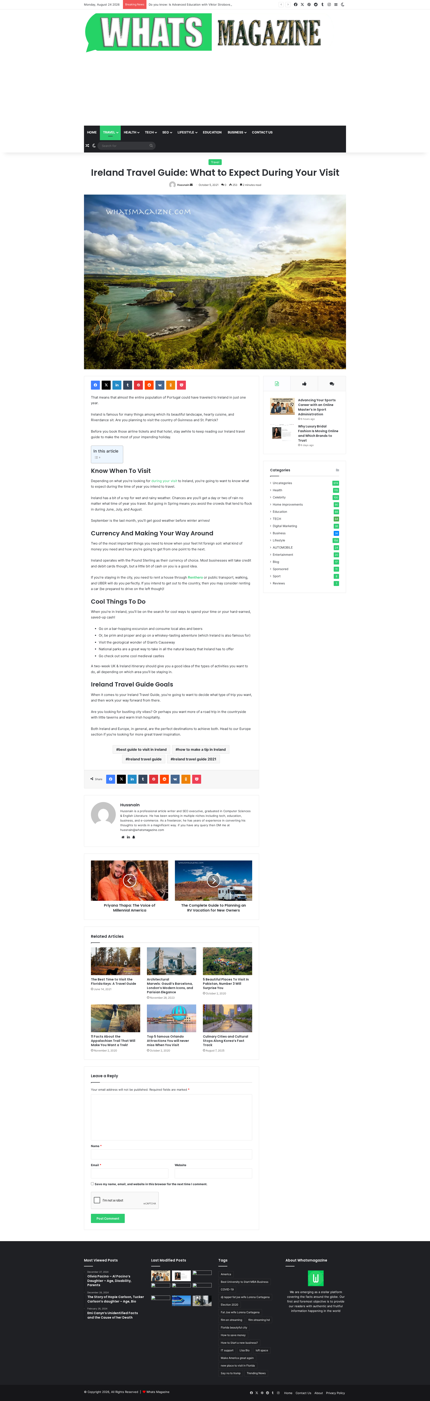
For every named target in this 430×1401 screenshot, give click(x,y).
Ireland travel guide (145, 759)
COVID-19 (227, 1289)
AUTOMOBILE (283, 547)
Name (96, 1146)
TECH (149, 132)
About (318, 1393)
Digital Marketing (285, 526)
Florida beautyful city (234, 1327)
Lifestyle (186, 132)
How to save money (233, 1335)
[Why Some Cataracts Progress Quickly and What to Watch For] (160, 1288)
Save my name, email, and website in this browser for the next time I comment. (151, 1184)
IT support (227, 1350)
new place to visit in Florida (238, 1365)
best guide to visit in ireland (142, 749)
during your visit (164, 481)
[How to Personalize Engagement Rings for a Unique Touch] (181, 1288)
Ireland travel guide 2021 (194, 759)
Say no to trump (231, 1373)
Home (92, 132)
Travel (109, 132)
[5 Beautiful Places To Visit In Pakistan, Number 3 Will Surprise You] (227, 961)
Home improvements (288, 504)
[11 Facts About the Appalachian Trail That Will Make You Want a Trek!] (115, 1018)
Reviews (279, 583)
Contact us (262, 132)
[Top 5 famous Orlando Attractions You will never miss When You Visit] (171, 1018)
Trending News (256, 1373)
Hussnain (183, 185)
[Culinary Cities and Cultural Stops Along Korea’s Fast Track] (227, 1018)
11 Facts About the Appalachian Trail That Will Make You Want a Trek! (113, 1040)
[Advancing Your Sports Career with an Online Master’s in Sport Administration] (282, 406)
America (226, 1274)
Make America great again (237, 1358)
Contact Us (303, 1393)
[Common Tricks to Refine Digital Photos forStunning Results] (202, 1288)
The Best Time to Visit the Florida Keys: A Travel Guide (113, 981)
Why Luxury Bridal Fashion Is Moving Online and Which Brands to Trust (318, 433)
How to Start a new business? (239, 1342)
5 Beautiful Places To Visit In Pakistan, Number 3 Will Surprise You (226, 983)
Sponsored (280, 569)
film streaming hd (259, 1320)
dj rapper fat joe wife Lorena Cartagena (245, 1297)
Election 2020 (229, 1304)
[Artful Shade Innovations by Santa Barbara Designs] (181, 1301)
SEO (165, 132)
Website (180, 1165)
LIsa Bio (244, 1350)
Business (235, 132)
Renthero (195, 577)
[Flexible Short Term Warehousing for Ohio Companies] (202, 1301)
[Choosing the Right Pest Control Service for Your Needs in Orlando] (202, 1275)
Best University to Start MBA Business (244, 1281)
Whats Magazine (158, 1392)
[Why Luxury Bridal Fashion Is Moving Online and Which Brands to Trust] (282, 432)
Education (212, 132)
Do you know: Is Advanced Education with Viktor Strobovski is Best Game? (201, 4)
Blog (276, 562)
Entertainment (283, 554)
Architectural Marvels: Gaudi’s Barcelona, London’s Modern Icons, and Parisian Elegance (170, 985)
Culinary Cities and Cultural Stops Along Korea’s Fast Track (225, 1040)
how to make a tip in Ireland (202, 749)
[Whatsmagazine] (215, 31)
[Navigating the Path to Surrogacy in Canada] (160, 1301)
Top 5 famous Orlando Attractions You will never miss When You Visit (168, 1040)
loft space (262, 1350)
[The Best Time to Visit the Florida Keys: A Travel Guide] (115, 961)
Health (130, 132)
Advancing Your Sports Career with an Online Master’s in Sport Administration (317, 407)
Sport (277, 576)
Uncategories (282, 483)
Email (96, 1165)
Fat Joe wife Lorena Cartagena (240, 1312)
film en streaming (231, 1320)
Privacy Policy (335, 1393)
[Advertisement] (215, 89)
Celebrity (279, 497)
